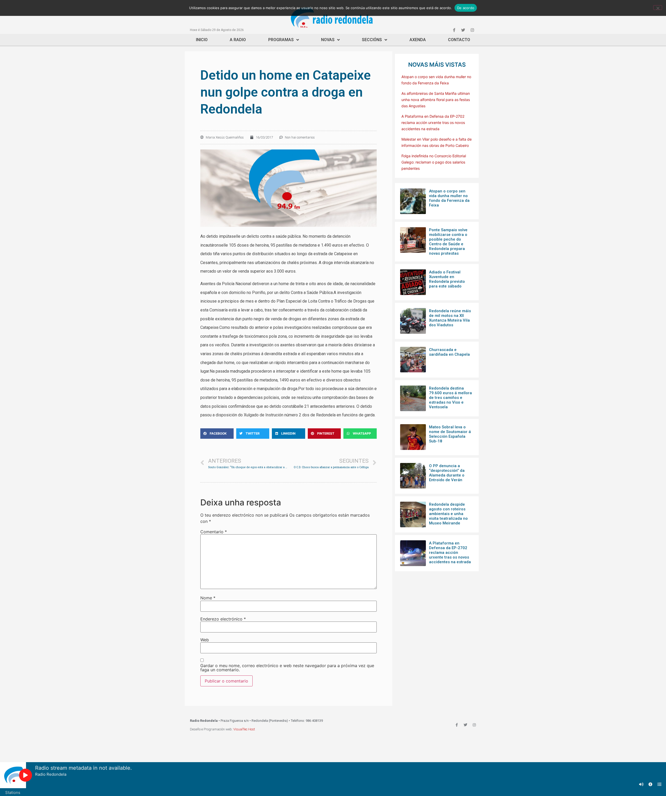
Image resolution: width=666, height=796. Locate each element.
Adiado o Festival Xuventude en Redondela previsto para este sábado (447, 279)
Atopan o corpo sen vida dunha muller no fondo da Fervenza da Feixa (449, 198)
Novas (328, 39)
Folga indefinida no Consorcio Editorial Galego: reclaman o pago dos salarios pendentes (433, 162)
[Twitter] (463, 30)
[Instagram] (472, 30)
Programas (281, 39)
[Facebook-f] (454, 30)
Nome (207, 598)
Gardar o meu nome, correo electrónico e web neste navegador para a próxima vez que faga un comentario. (287, 667)
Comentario (213, 532)
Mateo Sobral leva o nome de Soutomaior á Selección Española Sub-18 (450, 434)
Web (204, 640)
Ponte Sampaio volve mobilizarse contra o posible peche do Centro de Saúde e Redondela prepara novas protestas (448, 242)
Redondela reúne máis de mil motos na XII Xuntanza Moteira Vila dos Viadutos (450, 318)
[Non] (657, 7)
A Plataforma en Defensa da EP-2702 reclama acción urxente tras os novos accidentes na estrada (433, 122)
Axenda (417, 39)
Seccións (372, 39)
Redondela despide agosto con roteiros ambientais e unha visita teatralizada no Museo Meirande (448, 513)
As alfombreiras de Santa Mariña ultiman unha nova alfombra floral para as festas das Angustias (435, 99)
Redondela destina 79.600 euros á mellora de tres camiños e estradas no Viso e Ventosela (450, 397)
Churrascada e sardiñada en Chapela (449, 352)
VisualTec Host (244, 729)
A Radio (238, 39)
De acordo (465, 8)
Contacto (459, 39)
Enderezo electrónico (223, 619)
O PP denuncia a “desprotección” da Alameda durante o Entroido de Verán (447, 472)
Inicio (202, 39)
